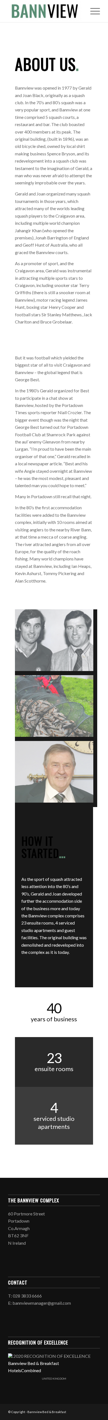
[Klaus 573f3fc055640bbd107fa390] (56, 708)
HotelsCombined (24, 1370)
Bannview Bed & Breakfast (33, 1363)
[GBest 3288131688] (56, 642)
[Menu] (92, 11)
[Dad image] (56, 774)
